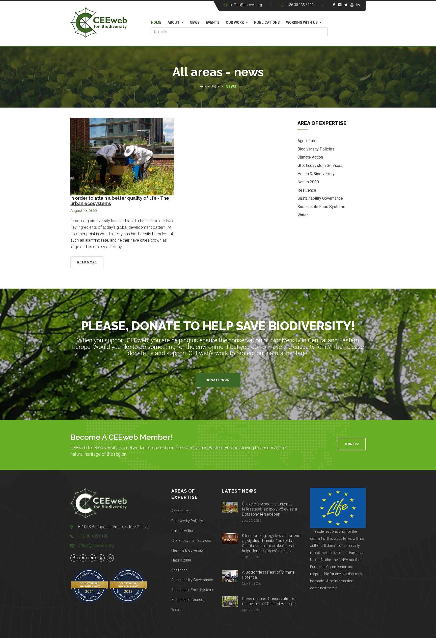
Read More (87, 262)
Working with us (302, 22)
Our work (235, 22)
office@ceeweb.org (246, 5)
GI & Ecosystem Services (319, 165)
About (174, 22)
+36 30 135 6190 (300, 5)
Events (213, 22)
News (195, 22)
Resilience (306, 190)
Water (302, 215)
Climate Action (310, 157)
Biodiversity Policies (315, 149)
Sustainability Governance (320, 198)
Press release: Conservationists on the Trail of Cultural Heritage (269, 601)
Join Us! (351, 444)
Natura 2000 (308, 182)
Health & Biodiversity (316, 173)
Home (156, 22)
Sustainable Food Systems (321, 206)
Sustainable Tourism (187, 600)
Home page (210, 86)
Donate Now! (218, 380)
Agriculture (306, 140)
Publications (267, 22)
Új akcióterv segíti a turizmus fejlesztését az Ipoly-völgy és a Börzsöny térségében (269, 509)
